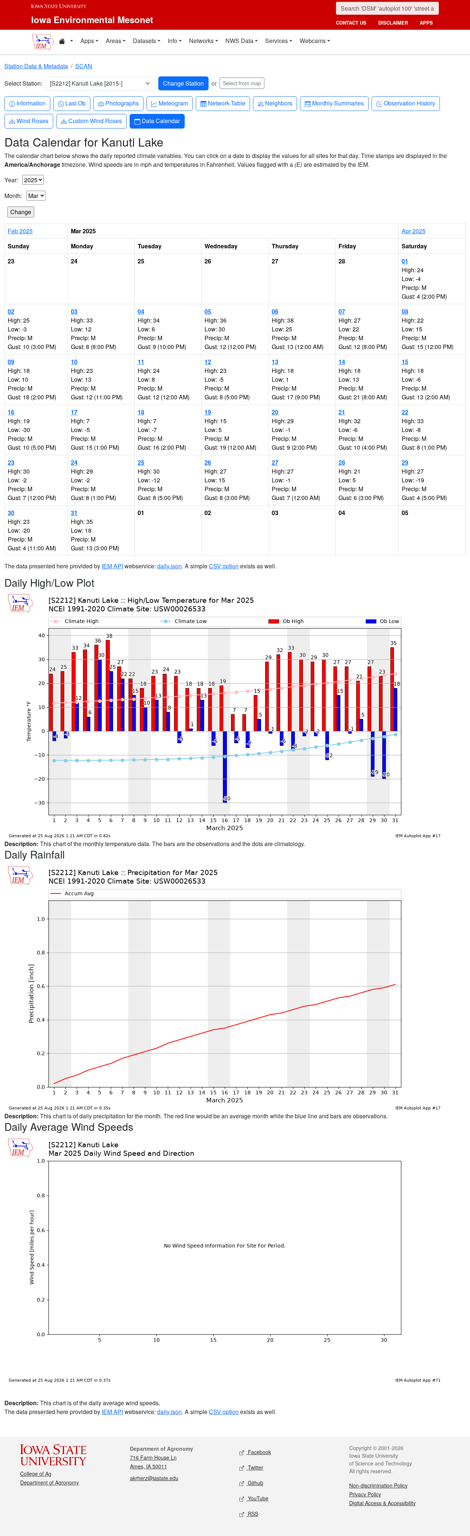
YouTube (257, 1498)
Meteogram (173, 102)
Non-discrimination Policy (378, 1485)
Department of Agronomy (49, 1482)
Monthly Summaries (338, 102)
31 (74, 512)
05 (208, 311)
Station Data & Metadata (36, 66)
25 (141, 462)
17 (74, 412)
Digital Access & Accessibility (382, 1503)
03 (74, 311)
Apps (87, 40)
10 (74, 361)
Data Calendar (160, 120)
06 (275, 311)
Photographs (122, 102)
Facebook (258, 1452)
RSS (252, 1513)
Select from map (242, 83)
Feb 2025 (20, 231)
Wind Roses (32, 120)
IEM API (112, 566)
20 (275, 412)
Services (276, 40)
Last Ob (75, 102)
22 (405, 412)
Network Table (226, 102)
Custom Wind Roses (95, 120)
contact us (351, 22)
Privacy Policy (365, 1494)
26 (208, 462)
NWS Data (239, 40)
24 (74, 462)
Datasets (144, 40)
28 (342, 462)
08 (405, 311)
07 (342, 311)
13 (275, 361)
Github (254, 1482)
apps (426, 22)
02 (11, 311)
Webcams (313, 40)
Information (31, 102)
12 (208, 361)
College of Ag (35, 1473)
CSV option (224, 566)
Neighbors (278, 102)
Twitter (254, 1467)
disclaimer (393, 22)
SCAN (83, 66)
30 (11, 512)
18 (141, 412)
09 (11, 361)
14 (342, 361)
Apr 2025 (414, 231)
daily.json (169, 566)
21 (342, 412)
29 (405, 462)
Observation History (409, 102)
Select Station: (23, 83)
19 (208, 412)
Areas (113, 40)
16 (11, 412)
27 (275, 462)
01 (405, 261)
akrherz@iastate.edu (154, 1478)
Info (172, 40)
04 (141, 311)
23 (11, 462)
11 (141, 361)
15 (405, 361)
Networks (201, 40)
